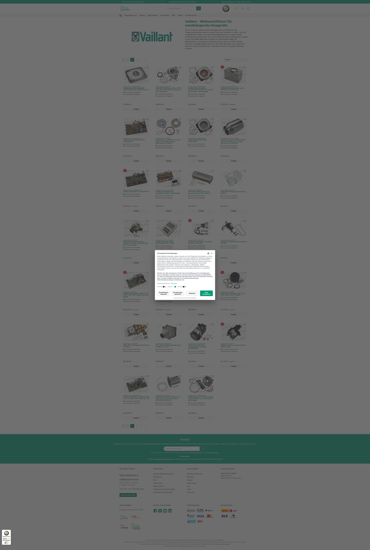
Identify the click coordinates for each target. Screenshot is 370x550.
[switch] (6, 543)
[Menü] (10, 531)
